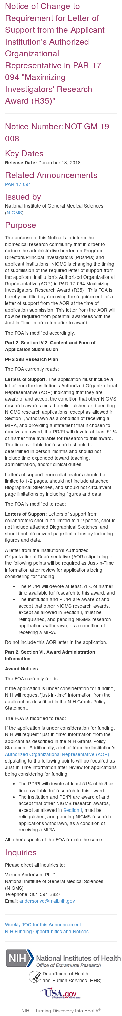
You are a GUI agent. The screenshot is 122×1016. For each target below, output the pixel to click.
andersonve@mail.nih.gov (47, 900)
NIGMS (14, 212)
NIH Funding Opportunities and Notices (47, 931)
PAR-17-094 (18, 183)
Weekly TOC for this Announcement (43, 924)
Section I (72, 809)
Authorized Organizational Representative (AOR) (57, 754)
